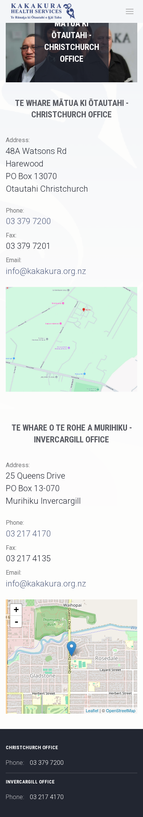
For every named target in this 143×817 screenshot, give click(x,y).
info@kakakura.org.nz (46, 271)
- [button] (16, 621)
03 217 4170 (28, 533)
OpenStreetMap (120, 710)
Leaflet (92, 710)
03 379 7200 (28, 221)
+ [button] (16, 609)
